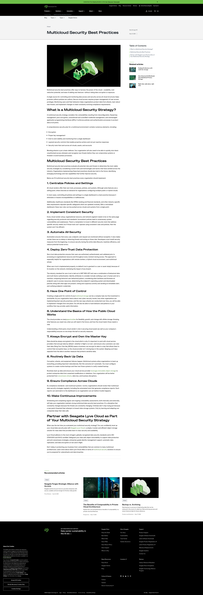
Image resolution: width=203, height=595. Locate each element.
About (91, 11)
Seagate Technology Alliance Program (147, 570)
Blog (120, 6)
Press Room (105, 563)
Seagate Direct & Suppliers (146, 566)
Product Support (144, 533)
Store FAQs (105, 542)
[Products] (51, 11)
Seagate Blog (47, 14)
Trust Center (124, 539)
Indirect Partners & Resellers (147, 563)
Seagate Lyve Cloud (78, 428)
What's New (105, 539)
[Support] (84, 11)
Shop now (110, 2)
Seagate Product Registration (147, 542)
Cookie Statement (7, 557)
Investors (123, 559)
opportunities (71, 319)
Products (47, 11)
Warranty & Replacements (146, 548)
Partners (135, 6)
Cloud (46, 480)
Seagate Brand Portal (153, 592)
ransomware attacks (65, 376)
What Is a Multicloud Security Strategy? (141, 49)
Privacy (64, 592)
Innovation (70, 11)
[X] (128, 581)
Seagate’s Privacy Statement (16, 568)
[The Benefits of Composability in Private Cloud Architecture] (101, 487)
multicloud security (100, 449)
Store (100, 11)
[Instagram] (130, 581)
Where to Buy (105, 551)
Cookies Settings (81, 592)
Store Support (105, 548)
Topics (52, 18)
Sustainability (124, 536)
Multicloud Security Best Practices (140, 52)
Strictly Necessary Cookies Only (16, 584)
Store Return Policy (107, 545)
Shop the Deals (106, 533)
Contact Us (142, 554)
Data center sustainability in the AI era (73, 532)
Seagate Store (106, 529)
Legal (60, 592)
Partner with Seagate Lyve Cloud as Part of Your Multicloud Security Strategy (142, 55)
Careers (104, 583)
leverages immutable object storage (103, 371)
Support (81, 11)
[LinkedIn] (123, 581)
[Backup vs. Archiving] (140, 487)
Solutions (58, 11)
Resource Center (127, 6)
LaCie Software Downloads (146, 539)
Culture (104, 580)
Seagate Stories (113, 6)
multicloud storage (81, 296)
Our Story (123, 533)
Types (61, 18)
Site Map (146, 592)
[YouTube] (125, 581)
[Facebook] (120, 581)
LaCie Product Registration (146, 545)
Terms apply (117, 2)
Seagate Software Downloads (147, 536)
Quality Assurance (125, 542)
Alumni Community (107, 586)
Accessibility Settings (90, 592)
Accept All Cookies (16, 580)
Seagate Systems (144, 551)
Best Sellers (105, 536)
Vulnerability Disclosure (72, 592)
